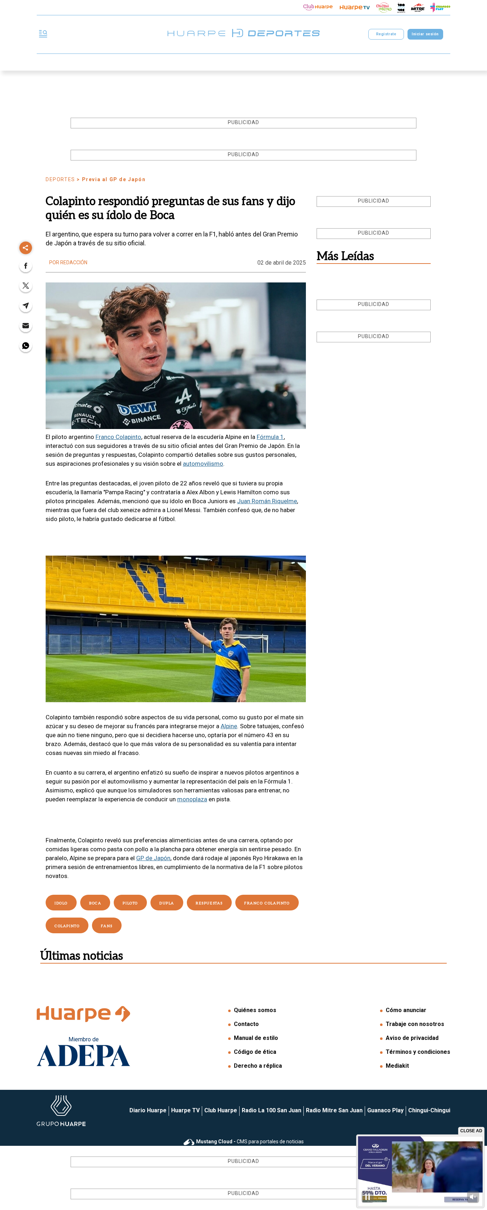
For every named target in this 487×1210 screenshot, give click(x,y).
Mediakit (397, 1065)
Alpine (229, 726)
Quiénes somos (255, 1010)
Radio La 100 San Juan (271, 1110)
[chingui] (384, 7)
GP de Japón (153, 858)
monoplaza (192, 799)
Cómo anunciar (406, 1010)
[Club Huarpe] (318, 7)
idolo (61, 903)
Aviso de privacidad (412, 1038)
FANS (106, 926)
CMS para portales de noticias (250, 1141)
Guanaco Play (385, 1110)
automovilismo (203, 463)
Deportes (60, 179)
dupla (166, 903)
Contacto (246, 1024)
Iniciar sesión (425, 34)
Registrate (386, 34)
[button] (25, 268)
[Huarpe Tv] (355, 7)
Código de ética (255, 1051)
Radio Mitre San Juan (334, 1110)
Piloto (130, 903)
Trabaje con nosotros (415, 1024)
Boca (95, 903)
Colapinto (67, 926)
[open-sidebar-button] (43, 34)
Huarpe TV (185, 1110)
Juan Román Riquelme (267, 501)
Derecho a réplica (258, 1065)
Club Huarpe (220, 1110)
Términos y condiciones (418, 1051)
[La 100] (401, 7)
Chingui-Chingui (429, 1110)
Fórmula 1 (270, 436)
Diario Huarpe (147, 1110)
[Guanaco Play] (440, 7)
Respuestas (209, 903)
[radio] (418, 7)
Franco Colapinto (118, 436)
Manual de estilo (256, 1038)
